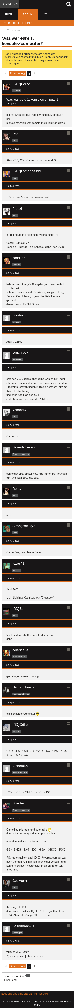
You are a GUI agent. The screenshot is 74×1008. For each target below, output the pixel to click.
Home (9, 14)
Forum (27, 14)
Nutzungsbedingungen (16, 994)
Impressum (41, 994)
